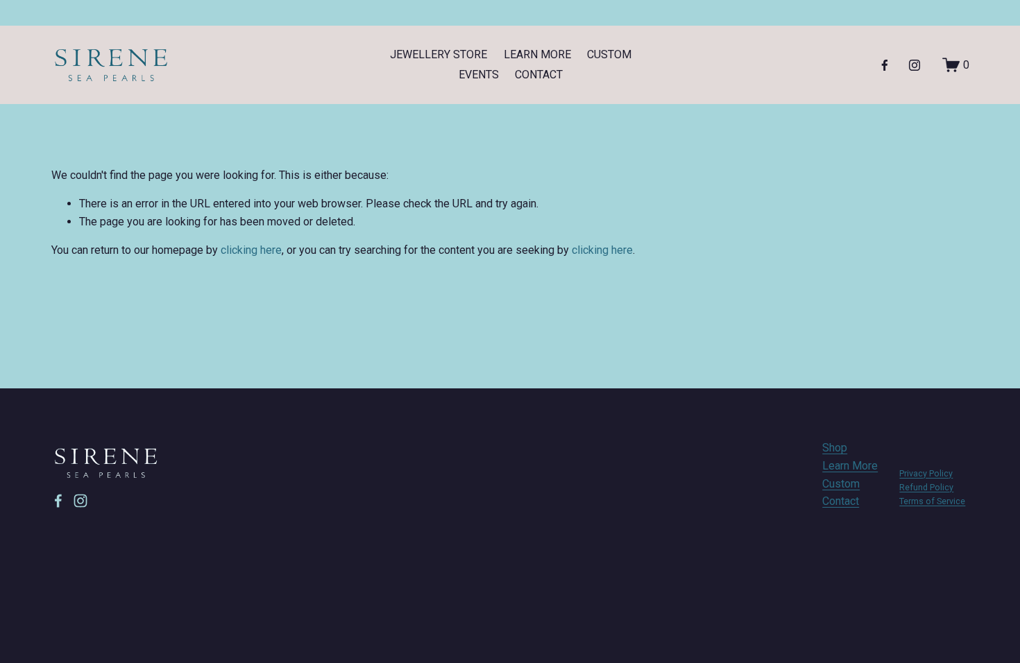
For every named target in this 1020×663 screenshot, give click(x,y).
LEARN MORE (537, 54)
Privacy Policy (926, 473)
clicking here (251, 250)
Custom (841, 483)
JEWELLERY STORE (438, 54)
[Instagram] (914, 65)
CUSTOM (609, 54)
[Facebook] (885, 65)
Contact (840, 501)
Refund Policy (926, 487)
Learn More (850, 465)
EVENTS (479, 74)
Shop (834, 447)
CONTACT (539, 74)
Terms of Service (932, 501)
